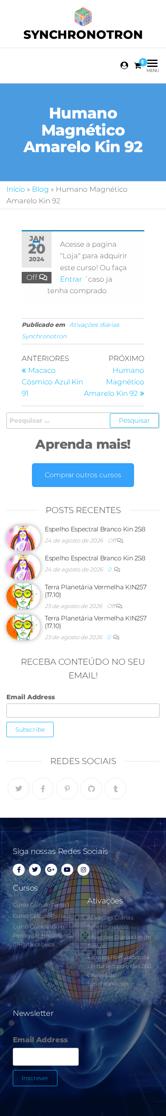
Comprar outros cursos (83, 475)
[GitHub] (91, 788)
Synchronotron (83, 34)
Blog (40, 189)
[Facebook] (43, 788)
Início (15, 189)
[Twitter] (18, 788)
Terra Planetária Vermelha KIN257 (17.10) (95, 591)
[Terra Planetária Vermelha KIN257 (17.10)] (23, 595)
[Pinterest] (67, 788)
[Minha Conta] (124, 65)
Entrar (72, 279)
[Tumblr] (115, 788)
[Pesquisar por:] (83, 420)
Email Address (30, 697)
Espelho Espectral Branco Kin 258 (95, 529)
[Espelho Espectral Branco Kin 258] (23, 537)
